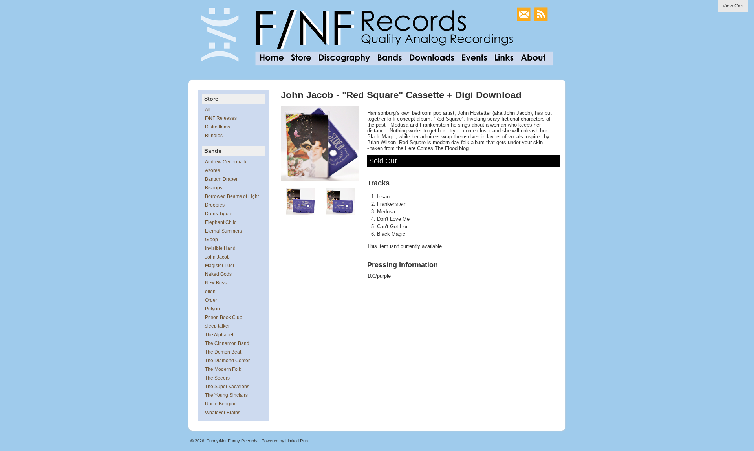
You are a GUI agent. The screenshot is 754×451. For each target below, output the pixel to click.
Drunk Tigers (218, 213)
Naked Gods (218, 274)
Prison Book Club (223, 317)
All (207, 109)
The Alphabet (219, 334)
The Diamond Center (227, 360)
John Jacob (217, 257)
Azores (212, 170)
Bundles (214, 135)
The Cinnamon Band (227, 343)
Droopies (215, 205)
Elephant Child (221, 222)
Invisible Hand (220, 248)
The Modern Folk (223, 369)
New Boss (216, 283)
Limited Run (296, 440)
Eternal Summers (223, 231)
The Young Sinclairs (226, 395)
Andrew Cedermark (226, 162)
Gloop (211, 239)
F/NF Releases (221, 118)
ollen (210, 291)
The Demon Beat (223, 352)
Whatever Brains (222, 412)
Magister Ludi (219, 265)
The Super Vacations (227, 386)
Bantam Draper (221, 179)
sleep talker (217, 326)
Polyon (212, 309)
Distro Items (217, 127)
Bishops (213, 188)
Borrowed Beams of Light (232, 196)
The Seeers (217, 378)
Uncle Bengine (221, 404)
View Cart (733, 6)
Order (211, 300)
